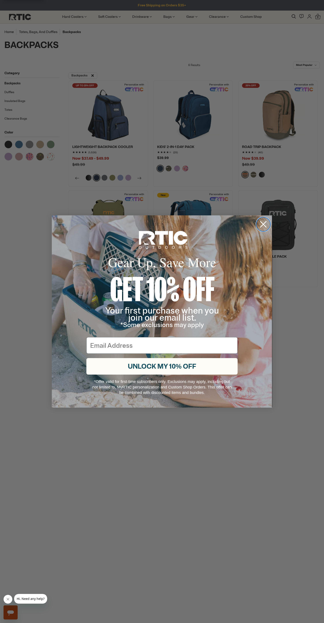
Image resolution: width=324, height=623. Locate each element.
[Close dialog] (263, 224)
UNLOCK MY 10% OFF (162, 366)
